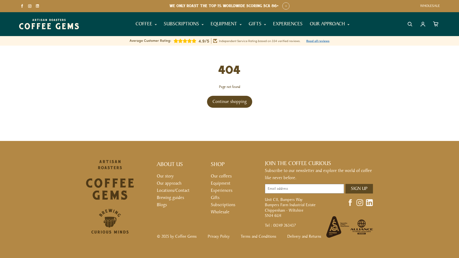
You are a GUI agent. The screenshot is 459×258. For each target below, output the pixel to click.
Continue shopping (230, 101)
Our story (165, 176)
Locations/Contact (173, 190)
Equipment (220, 183)
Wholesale (220, 212)
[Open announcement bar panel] (286, 6)
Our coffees (221, 176)
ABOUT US (170, 164)
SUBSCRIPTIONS (182, 24)
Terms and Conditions (258, 236)
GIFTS (256, 24)
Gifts (215, 197)
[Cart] (436, 24)
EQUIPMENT (225, 24)
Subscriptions (223, 205)
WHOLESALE (430, 6)
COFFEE (145, 24)
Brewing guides (170, 197)
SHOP (218, 164)
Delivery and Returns (304, 236)
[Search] (410, 24)
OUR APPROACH (328, 24)
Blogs (162, 205)
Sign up (359, 188)
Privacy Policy (219, 236)
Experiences (221, 190)
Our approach (169, 183)
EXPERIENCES (288, 24)
